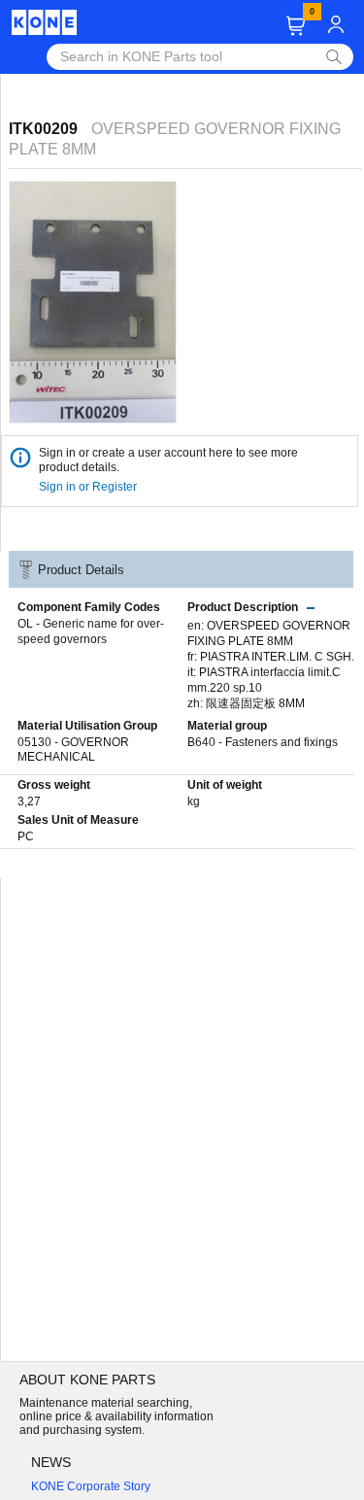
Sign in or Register (89, 487)
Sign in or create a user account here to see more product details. (168, 460)
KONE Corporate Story (90, 1486)
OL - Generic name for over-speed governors (90, 631)
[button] (295, 26)
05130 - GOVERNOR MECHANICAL (73, 750)
